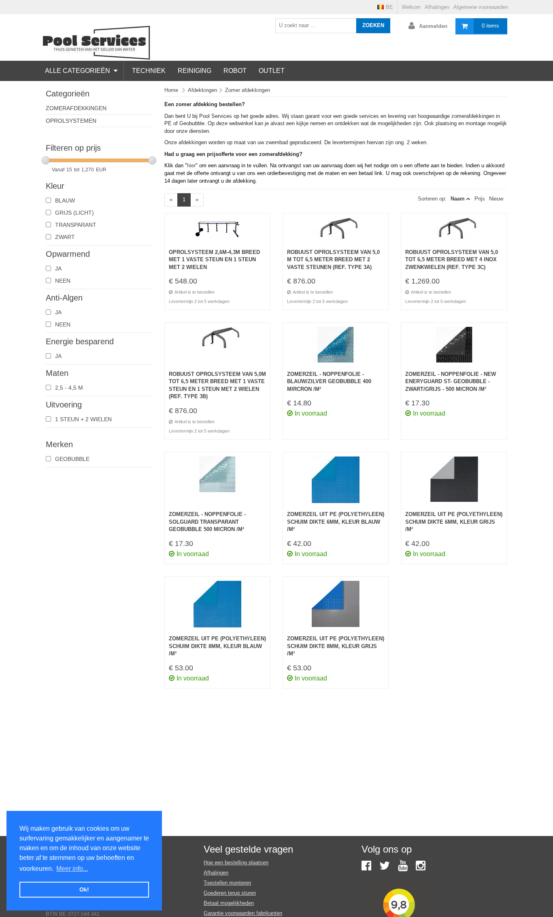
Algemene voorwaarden (480, 7)
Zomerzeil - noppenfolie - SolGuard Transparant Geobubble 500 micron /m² (207, 521)
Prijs (479, 199)
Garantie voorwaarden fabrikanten (243, 913)
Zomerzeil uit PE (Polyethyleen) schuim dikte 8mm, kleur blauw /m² (217, 646)
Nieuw (496, 199)
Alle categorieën (78, 70)
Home (171, 90)
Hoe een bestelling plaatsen (236, 862)
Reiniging (194, 70)
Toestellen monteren (227, 883)
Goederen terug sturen (230, 893)
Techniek (149, 70)
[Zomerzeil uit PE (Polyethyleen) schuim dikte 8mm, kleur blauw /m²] (217, 608)
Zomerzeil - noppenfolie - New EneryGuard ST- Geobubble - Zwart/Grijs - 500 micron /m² (450, 381)
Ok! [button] (84, 889)
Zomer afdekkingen (247, 90)
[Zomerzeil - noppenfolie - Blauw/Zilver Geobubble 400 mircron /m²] (335, 349)
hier (191, 165)
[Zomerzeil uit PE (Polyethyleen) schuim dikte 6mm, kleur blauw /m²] (335, 483)
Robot (235, 70)
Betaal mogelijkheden (229, 903)
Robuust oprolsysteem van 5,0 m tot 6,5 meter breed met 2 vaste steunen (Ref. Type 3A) (333, 259)
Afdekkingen (202, 90)
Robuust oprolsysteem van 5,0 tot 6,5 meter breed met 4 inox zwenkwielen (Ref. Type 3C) (451, 259)
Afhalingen (437, 7)
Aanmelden (433, 26)
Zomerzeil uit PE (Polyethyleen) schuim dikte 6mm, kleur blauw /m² (335, 521)
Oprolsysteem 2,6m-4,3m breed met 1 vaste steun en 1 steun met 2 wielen (214, 259)
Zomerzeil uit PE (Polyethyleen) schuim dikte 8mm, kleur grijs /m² (335, 646)
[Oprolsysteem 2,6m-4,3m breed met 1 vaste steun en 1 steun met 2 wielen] (217, 233)
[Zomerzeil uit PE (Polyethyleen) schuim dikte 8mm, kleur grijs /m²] (335, 608)
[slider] (46, 160)
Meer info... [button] (72, 868)
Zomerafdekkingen (76, 108)
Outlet (272, 70)
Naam (458, 199)
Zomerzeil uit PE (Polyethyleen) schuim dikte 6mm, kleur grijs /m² (453, 521)
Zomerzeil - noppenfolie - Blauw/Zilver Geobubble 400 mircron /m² (329, 381)
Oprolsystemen (71, 120)
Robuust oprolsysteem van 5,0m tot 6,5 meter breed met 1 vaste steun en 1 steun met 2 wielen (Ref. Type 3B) (217, 385)
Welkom (411, 7)
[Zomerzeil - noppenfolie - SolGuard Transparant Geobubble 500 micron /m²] (217, 483)
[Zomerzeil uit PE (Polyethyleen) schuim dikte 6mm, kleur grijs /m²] (453, 483)
